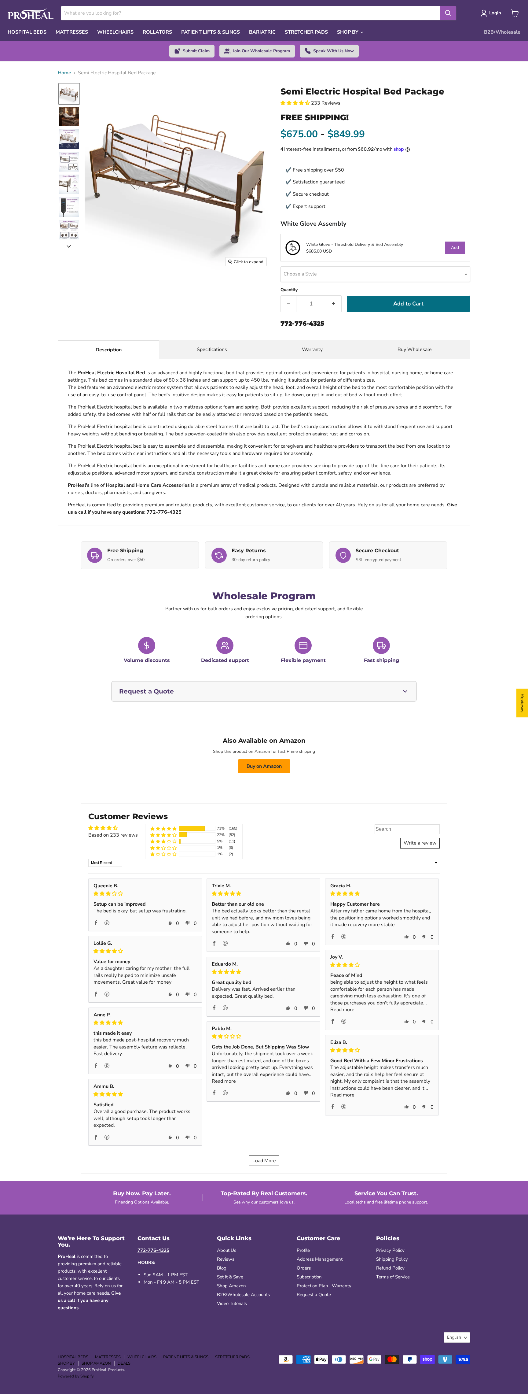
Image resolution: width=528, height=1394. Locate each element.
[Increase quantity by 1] (334, 303)
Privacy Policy (390, 1250)
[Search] (448, 13)
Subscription (309, 1277)
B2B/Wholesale (502, 32)
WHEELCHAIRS (115, 32)
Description (109, 349)
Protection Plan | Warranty (324, 1286)
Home (64, 73)
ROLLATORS (157, 32)
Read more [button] (342, 1009)
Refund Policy (390, 1268)
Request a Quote (314, 1295)
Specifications (212, 349)
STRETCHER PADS (306, 32)
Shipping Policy (392, 1259)
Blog (221, 1268)
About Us (226, 1250)
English (454, 1337)
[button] (69, 93)
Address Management (320, 1259)
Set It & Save (230, 1277)
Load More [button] (264, 1160)
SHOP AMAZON (96, 1363)
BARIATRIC (262, 32)
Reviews (225, 1259)
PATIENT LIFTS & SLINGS (210, 32)
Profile (303, 1250)
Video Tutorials (232, 1303)
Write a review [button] (420, 843)
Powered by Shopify (76, 1376)
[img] (145, 893)
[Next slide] (69, 246)
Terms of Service (393, 1277)
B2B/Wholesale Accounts (243, 1295)
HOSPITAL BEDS (27, 32)
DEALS (124, 1363)
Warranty (312, 349)
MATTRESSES (72, 32)
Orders (304, 1268)
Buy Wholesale (415, 349)
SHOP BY (348, 32)
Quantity (289, 289)
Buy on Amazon (264, 766)
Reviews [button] (522, 702)
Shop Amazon (231, 1286)
